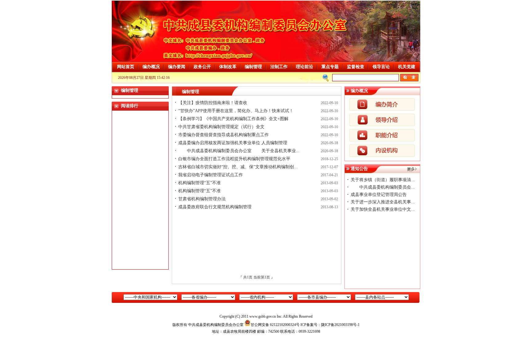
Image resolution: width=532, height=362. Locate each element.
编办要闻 (176, 66)
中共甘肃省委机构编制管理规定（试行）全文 (221, 126)
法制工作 (279, 66)
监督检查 (355, 66)
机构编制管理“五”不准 (199, 183)
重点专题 (330, 66)
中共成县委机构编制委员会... (383, 187)
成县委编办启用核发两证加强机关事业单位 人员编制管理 (232, 142)
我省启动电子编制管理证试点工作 (210, 175)
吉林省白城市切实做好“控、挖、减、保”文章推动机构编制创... (238, 167)
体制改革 (227, 66)
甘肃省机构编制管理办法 (202, 199)
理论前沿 (304, 66)
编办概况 (151, 66)
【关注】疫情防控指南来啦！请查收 (212, 102)
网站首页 (125, 66)
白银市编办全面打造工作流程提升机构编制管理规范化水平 (234, 159)
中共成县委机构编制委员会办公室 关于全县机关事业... (239, 150)
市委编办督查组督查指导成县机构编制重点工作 (223, 134)
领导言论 (381, 66)
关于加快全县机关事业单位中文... (383, 209)
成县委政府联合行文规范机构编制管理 (215, 207)
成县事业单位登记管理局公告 (379, 194)
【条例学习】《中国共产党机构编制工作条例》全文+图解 (233, 118)
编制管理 (253, 66)
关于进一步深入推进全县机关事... (383, 202)
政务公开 (202, 66)
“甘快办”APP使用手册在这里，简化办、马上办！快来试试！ (235, 110)
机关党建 (406, 66)
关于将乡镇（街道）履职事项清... (383, 179)
